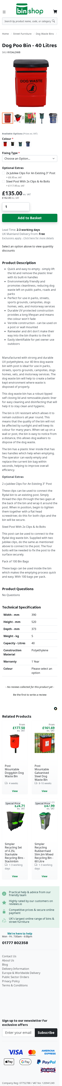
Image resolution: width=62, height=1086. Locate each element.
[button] (19, 118)
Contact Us (9, 956)
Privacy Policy (11, 981)
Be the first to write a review (29, 694)
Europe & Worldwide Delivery (21, 973)
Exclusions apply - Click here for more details (28, 238)
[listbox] (29, 144)
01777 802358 (15, 943)
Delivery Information (15, 969)
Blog (5, 964)
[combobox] (29, 21)
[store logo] (29, 9)
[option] (5, 144)
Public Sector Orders (15, 977)
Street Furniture (22, 33)
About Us (8, 960)
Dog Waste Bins (45, 33)
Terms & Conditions (15, 985)
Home (5, 33)
